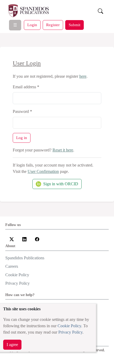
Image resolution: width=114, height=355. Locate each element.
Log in (21, 137)
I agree (12, 344)
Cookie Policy (69, 326)
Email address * (26, 87)
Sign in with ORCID (60, 184)
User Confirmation (43, 171)
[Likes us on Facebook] (37, 238)
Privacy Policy (70, 332)
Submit (74, 24)
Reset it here (62, 150)
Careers (11, 266)
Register (53, 24)
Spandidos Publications (24, 258)
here (82, 76)
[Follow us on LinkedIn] (24, 238)
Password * (22, 111)
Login (32, 24)
